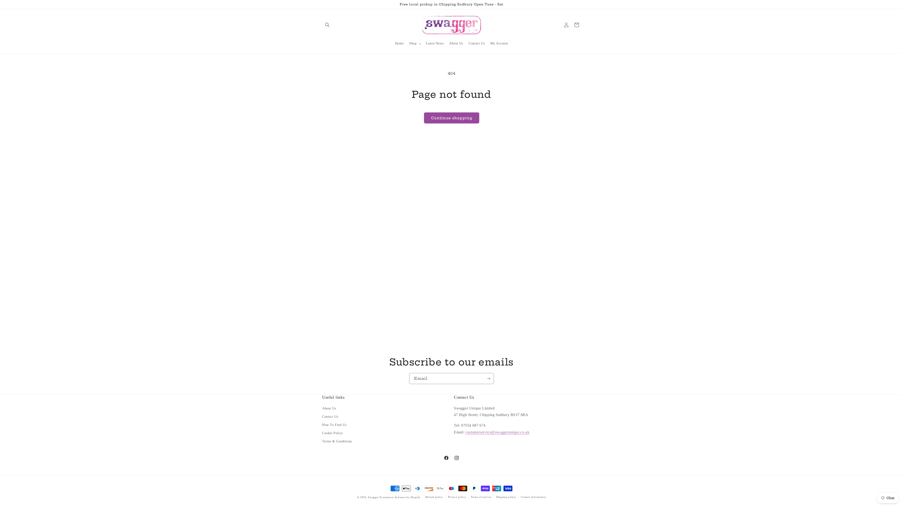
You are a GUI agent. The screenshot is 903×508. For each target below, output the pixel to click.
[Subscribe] (488, 378)
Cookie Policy (332, 433)
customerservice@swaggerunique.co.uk (497, 432)
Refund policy (434, 497)
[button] (327, 25)
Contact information (533, 497)
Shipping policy (506, 497)
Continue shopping (451, 118)
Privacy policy (457, 497)
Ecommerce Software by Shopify (400, 497)
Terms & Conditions (337, 441)
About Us (329, 408)
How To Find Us (334, 425)
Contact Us (330, 416)
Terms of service (481, 497)
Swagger (373, 497)
